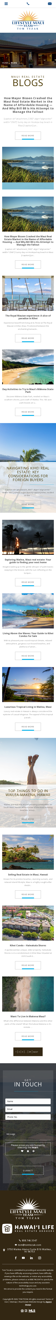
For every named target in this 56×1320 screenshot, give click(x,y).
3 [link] (22, 1052)
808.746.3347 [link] (29, 1240)
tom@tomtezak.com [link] (29, 1244)
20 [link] (30, 1052)
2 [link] (19, 1052)
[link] (28, 3)
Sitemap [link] (13, 1302)
